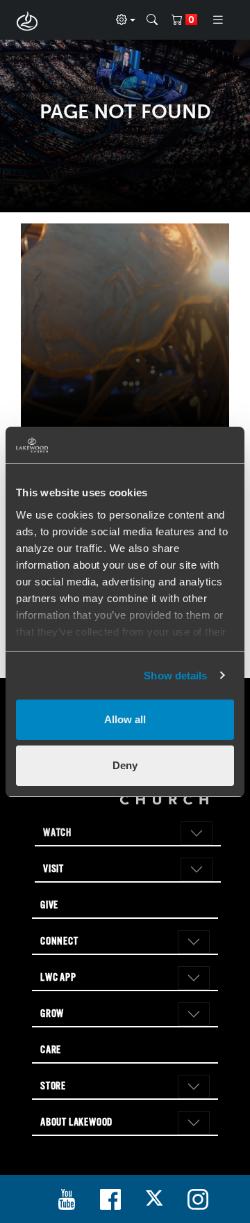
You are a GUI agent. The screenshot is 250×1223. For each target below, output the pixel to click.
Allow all (125, 719)
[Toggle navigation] (218, 20)
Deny (125, 765)
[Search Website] (152, 20)
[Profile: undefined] (125, 20)
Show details (175, 675)
